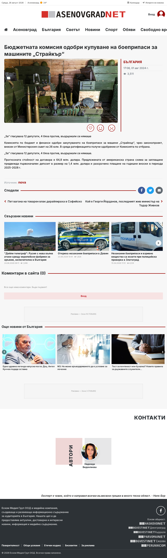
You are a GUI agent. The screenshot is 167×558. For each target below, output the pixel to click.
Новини (92, 29)
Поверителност (10, 545)
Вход (151, 14)
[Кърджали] (149, 532)
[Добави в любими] (91, 128)
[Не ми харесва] (113, 128)
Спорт (111, 29)
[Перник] (153, 545)
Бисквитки (71, 545)
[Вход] (161, 14)
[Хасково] (152, 523)
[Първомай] (151, 536)
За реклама (87, 545)
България (51, 29)
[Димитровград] (147, 528)
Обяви (129, 29)
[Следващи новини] (158, 243)
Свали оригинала (16, 62)
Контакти (149, 417)
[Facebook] (160, 510)
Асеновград (25, 29)
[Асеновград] (83, 14)
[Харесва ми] (101, 128)
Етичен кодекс (52, 545)
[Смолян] (147, 541)
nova (22, 182)
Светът (73, 29)
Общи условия (31, 545)
